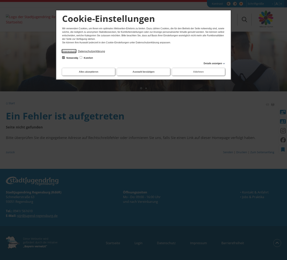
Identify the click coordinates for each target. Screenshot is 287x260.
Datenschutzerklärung (91, 51)
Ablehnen (198, 71)
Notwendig (72, 58)
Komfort (88, 58)
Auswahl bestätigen (143, 71)
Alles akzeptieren (88, 71)
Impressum (69, 51)
